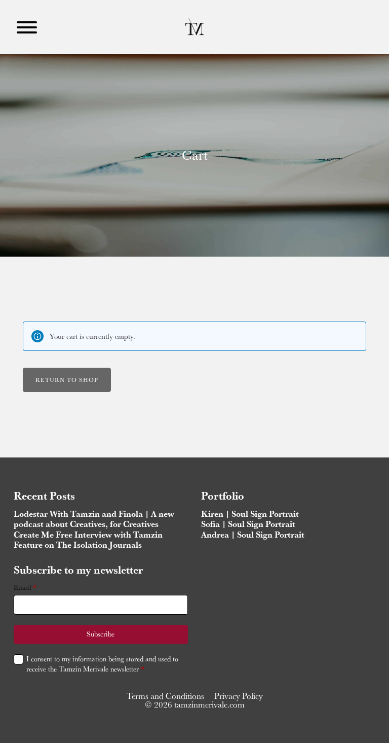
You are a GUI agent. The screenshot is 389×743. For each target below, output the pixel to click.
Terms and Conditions (165, 695)
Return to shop (66, 379)
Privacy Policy (238, 695)
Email (25, 587)
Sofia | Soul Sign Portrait (248, 524)
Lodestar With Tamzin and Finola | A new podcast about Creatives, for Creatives (94, 519)
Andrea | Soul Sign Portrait (252, 534)
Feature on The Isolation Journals (78, 545)
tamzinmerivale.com (209, 704)
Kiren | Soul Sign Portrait (250, 514)
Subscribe (100, 634)
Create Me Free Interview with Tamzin (88, 534)
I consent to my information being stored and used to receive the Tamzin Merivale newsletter (102, 664)
